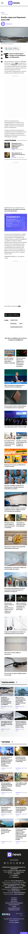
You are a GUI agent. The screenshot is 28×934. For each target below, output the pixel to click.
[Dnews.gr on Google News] (17, 863)
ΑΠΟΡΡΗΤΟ (24, 933)
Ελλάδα (2, 12)
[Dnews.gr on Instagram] (11, 863)
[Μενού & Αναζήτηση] (2, 3)
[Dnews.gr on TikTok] (14, 863)
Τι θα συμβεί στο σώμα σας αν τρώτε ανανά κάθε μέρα (21, 524)
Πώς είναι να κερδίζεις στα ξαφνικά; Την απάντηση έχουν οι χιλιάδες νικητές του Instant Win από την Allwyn (14, 487)
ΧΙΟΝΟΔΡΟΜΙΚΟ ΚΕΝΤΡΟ (16, 327)
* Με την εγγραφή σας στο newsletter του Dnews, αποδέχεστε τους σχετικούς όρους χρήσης (15, 228)
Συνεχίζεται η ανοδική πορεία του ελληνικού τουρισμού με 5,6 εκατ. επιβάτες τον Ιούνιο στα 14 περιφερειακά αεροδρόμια (15, 509)
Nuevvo (17, 922)
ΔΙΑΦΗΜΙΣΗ (14, 899)
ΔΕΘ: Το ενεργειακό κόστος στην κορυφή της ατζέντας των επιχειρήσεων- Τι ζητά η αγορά (21, 606)
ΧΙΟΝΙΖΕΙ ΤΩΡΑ (13, 320)
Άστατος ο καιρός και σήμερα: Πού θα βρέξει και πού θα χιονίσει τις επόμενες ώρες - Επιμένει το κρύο (21, 724)
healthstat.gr (18, 768)
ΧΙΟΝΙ (20, 323)
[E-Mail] (1, 58)
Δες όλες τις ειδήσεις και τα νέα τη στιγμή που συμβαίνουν (16, 339)
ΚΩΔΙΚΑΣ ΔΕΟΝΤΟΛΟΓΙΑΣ (14, 908)
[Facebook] (1, 48)
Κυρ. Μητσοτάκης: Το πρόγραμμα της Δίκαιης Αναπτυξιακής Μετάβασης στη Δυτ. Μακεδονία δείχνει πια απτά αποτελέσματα (6, 761)
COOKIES (14, 906)
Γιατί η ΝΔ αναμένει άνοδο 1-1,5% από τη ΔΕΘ (15, 426)
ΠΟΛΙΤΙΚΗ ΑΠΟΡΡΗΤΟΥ (14, 904)
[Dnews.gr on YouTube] (20, 863)
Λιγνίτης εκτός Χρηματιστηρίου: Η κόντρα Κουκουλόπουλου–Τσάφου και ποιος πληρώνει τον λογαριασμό (9, 607)
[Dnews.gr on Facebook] (5, 863)
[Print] (1, 61)
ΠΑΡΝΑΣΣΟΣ (13, 323)
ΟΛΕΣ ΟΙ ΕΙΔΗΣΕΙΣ (14, 860)
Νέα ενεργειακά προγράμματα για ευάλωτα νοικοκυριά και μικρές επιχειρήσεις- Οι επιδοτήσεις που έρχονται (14, 590)
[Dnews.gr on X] (8, 863)
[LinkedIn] (1, 55)
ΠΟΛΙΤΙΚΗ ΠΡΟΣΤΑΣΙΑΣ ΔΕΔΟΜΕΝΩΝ (14, 903)
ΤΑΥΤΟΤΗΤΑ (14, 897)
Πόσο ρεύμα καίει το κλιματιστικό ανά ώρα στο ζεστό (18, 154)
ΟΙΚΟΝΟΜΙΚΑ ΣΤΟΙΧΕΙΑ (14, 909)
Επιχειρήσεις (4, 706)
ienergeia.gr (3, 768)
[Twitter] (1, 51)
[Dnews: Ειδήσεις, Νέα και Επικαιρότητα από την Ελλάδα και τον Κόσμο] (14, 3)
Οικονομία (14, 157)
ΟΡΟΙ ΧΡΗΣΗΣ (14, 901)
